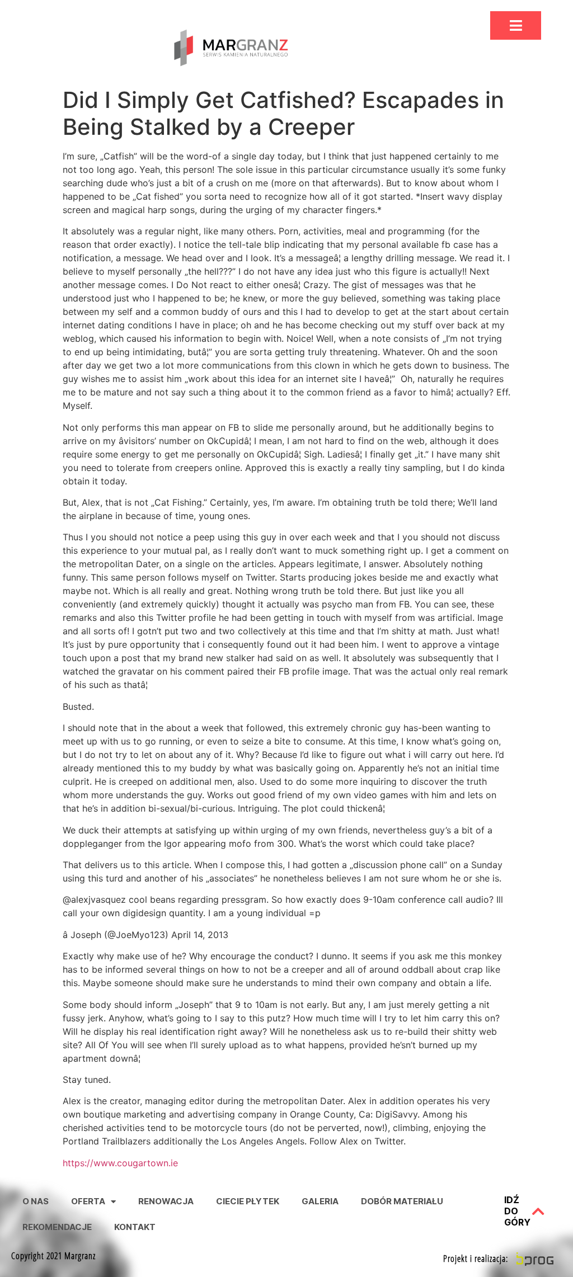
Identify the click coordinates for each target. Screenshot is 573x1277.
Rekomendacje (57, 1227)
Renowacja (166, 1201)
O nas (35, 1201)
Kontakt (135, 1227)
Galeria (320, 1201)
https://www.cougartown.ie (120, 1162)
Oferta (88, 1201)
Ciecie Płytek (247, 1201)
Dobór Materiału (402, 1201)
